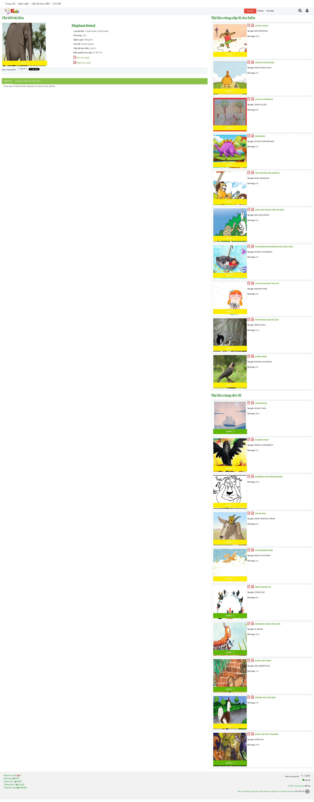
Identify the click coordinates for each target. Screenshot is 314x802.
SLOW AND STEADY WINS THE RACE (269, 210)
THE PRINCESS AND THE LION (267, 320)
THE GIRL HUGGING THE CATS (267, 284)
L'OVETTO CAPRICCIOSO (264, 63)
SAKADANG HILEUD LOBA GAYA (267, 624)
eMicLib (307, 786)
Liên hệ (307, 780)
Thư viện (270, 11)
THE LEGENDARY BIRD (264, 550)
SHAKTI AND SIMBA (263, 661)
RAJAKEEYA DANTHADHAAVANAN (268, 477)
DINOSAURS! (260, 136)
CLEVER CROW (261, 357)
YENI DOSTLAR (261, 403)
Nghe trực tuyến (84, 63)
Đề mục (261, 11)
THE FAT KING (260, 514)
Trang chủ (10, 3)
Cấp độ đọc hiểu (40, 3)
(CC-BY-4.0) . (302, 791)
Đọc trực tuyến (83, 58)
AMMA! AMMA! (261, 26)
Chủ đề (57, 3)
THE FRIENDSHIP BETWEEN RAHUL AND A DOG (274, 247)
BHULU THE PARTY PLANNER (266, 734)
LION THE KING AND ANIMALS (267, 173)
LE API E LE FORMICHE (264, 99)
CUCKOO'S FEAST (262, 440)
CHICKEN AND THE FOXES (265, 698)
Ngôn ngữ (23, 3)
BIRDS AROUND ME (263, 587)
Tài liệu (250, 11)
